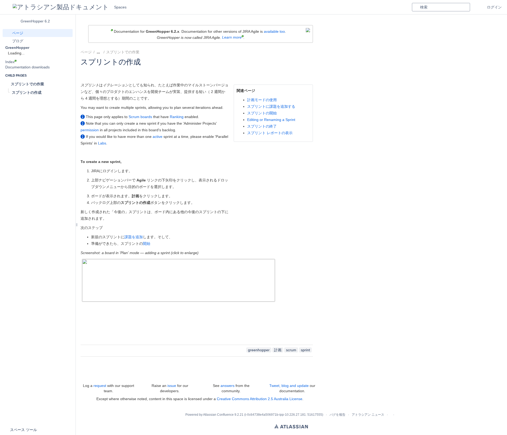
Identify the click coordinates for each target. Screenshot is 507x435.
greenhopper (259, 350)
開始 (146, 243)
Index (10, 62)
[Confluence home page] (60, 7)
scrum (291, 350)
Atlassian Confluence (218, 415)
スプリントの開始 (262, 113)
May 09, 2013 (169, 69)
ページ (86, 52)
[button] (6, 7)
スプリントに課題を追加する (271, 106)
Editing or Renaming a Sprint (271, 120)
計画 (277, 350)
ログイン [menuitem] (494, 7)
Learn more (232, 37)
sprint (305, 350)
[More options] (316, 52)
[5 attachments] (145, 52)
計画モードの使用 (262, 100)
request (99, 385)
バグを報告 (337, 415)
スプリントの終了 (262, 126)
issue (171, 385)
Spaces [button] (120, 7)
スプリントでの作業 (122, 52)
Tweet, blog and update (289, 385)
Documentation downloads (27, 67)
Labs (102, 143)
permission (90, 130)
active (157, 136)
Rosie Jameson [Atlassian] (116, 69)
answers (227, 385)
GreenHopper (17, 47)
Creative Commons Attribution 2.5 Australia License (259, 399)
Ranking (177, 117)
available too (274, 31)
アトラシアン (291, 426)
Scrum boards (140, 117)
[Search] (416, 7)
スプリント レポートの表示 (270, 133)
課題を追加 (133, 237)
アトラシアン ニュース (368, 415)
